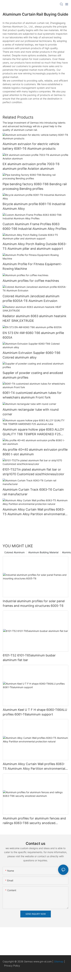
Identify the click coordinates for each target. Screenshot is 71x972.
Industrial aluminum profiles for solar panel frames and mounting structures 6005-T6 (34, 603)
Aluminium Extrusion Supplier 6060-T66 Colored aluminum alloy (31, 355)
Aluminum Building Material (43, 552)
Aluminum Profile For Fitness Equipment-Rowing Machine (32, 266)
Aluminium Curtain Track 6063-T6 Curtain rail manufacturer (33, 492)
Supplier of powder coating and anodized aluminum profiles (33, 375)
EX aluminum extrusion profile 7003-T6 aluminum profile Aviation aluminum (31, 166)
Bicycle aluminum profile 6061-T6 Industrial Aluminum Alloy (34, 206)
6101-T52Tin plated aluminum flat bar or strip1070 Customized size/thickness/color (33, 472)
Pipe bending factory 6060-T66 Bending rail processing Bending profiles (35, 186)
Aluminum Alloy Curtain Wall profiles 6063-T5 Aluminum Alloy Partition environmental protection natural (34, 512)
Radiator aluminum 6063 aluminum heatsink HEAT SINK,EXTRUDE (34, 318)
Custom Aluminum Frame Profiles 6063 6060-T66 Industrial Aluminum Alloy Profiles (34, 226)
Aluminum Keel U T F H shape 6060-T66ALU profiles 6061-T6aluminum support (35, 712)
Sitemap (59, 961)
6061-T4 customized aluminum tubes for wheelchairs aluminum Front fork (32, 395)
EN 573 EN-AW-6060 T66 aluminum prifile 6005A (33, 335)
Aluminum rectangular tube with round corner (31, 412)
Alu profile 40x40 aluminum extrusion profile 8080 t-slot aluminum (35, 452)
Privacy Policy (12, 965)
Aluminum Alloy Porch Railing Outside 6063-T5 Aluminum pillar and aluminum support (35, 246)
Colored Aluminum (14, 552)
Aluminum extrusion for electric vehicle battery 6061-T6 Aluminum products (31, 146)
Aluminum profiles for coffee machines (31, 280)
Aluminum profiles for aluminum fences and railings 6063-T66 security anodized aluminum (34, 821)
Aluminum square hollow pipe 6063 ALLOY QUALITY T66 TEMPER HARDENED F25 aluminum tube (33, 432)
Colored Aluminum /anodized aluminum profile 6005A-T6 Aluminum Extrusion (31, 298)
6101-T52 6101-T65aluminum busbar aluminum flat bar (29, 657)
